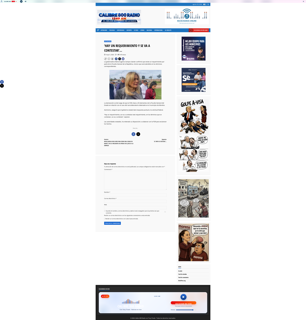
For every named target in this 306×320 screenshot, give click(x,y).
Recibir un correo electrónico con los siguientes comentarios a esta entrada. (127, 215)
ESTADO (142, 30)
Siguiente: (160, 140)
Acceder (180, 271)
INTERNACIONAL (158, 30)
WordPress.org (182, 281)
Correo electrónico (110, 198)
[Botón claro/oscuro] (204, 4)
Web (105, 205)
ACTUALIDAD (104, 30)
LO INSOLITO (168, 30)
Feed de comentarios (183, 277)
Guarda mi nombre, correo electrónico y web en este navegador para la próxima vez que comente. (132, 212)
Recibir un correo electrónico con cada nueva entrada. (122, 219)
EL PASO (136, 30)
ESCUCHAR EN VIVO (183, 303)
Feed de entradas (182, 274)
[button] (208, 4)
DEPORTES (129, 30)
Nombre (107, 192)
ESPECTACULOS (120, 30)
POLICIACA (112, 30)
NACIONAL (149, 30)
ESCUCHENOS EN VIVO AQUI (201, 30)
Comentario (108, 169)
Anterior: (118, 142)
